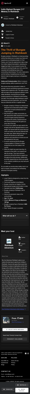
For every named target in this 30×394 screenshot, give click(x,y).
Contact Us (5, 371)
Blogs (2, 364)
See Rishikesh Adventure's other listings (13, 309)
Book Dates (22, 390)
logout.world (7, 3)
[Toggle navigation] (27, 3)
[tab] (15, 216)
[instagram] (28, 353)
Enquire (9, 389)
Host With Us (4, 361)
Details (22, 385)
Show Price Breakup (17, 322)
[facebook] (25, 353)
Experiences (4, 362)
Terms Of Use (15, 361)
